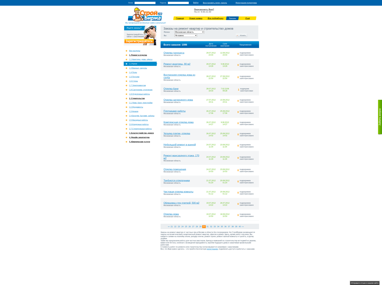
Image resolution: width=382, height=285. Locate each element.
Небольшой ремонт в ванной (180, 144)
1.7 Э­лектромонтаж (137, 85)
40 (240, 227)
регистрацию (212, 249)
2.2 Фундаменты (136, 107)
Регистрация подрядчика (246, 3)
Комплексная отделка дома (179, 122)
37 (229, 227)
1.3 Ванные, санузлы (138, 68)
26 (190, 227)
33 (215, 227)
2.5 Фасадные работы (138, 120)
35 (222, 227)
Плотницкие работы (175, 111)
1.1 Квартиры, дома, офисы (141, 59)
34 (218, 227)
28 (197, 227)
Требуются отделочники (177, 180)
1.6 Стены (133, 81)
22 (175, 227)
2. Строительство (137, 98)
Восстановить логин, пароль (215, 3)
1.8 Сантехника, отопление (141, 90)
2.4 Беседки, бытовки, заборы (141, 116)
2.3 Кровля (133, 111)
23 (179, 227)
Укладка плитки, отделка (177, 133)
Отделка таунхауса (174, 53)
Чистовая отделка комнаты (178, 191)
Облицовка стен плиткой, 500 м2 (181, 203)
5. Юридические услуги (139, 142)
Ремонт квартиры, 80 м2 (177, 64)
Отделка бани (171, 88)
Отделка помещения (175, 169)
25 (186, 227)
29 (200, 227)
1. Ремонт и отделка (138, 55)
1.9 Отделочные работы (139, 94)
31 (208, 227)
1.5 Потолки (134, 77)
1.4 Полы (133, 72)
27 (193, 227)
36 (225, 227)
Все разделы (134, 51)
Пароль (163, 3)
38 (233, 227)
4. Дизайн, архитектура (139, 137)
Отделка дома (171, 214)
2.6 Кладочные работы (139, 124)
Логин (130, 3)
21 (172, 227)
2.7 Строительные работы (140, 129)
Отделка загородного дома (178, 100)
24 (182, 227)
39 (236, 227)
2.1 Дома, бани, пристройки (141, 103)
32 (211, 227)
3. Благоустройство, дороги (141, 133)
